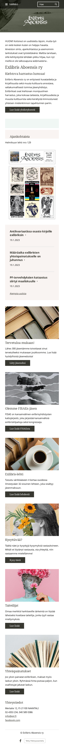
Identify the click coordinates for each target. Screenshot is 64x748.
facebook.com (12, 720)
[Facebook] (20, 741)
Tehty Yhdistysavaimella (35, 741)
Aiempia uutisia (18, 293)
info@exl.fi (10, 716)
